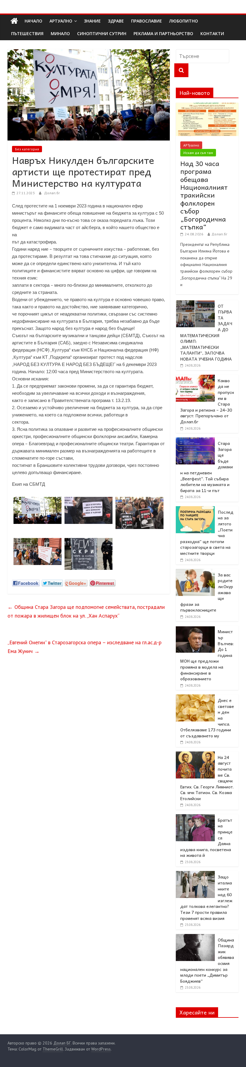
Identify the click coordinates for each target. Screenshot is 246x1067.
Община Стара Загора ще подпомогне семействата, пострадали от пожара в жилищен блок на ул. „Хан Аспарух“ (86, 611)
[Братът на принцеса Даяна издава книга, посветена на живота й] (195, 817)
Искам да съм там (198, 152)
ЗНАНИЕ (92, 21)
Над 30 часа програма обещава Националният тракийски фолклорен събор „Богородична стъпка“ (204, 195)
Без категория (27, 149)
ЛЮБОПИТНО (183, 21)
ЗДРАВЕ (116, 21)
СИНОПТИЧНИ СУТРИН (101, 33)
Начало (33, 21)
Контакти (212, 33)
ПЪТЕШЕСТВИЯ (27, 33)
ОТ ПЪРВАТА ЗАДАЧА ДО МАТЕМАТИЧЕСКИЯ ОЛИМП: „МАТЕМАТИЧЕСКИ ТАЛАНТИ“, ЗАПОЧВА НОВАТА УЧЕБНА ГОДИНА (206, 332)
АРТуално (61, 21)
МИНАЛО (60, 33)
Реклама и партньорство (163, 33)
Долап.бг (52, 193)
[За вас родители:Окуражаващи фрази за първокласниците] (195, 572)
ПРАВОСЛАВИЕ (146, 21)
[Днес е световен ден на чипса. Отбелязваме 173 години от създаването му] (195, 697)
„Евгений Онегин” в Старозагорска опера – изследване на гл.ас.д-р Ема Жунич (84, 646)
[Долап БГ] (14, 21)
